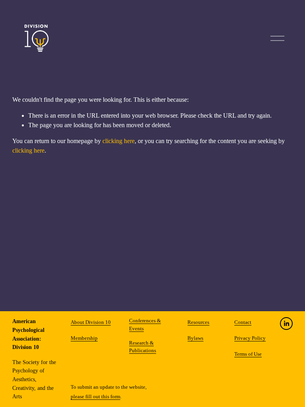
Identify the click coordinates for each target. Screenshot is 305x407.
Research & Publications (142, 346)
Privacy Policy (250, 338)
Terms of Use (248, 354)
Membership (84, 338)
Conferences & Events (145, 324)
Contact (242, 322)
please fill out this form (95, 396)
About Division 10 (91, 322)
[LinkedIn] (286, 323)
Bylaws (195, 338)
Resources (198, 322)
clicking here (118, 141)
